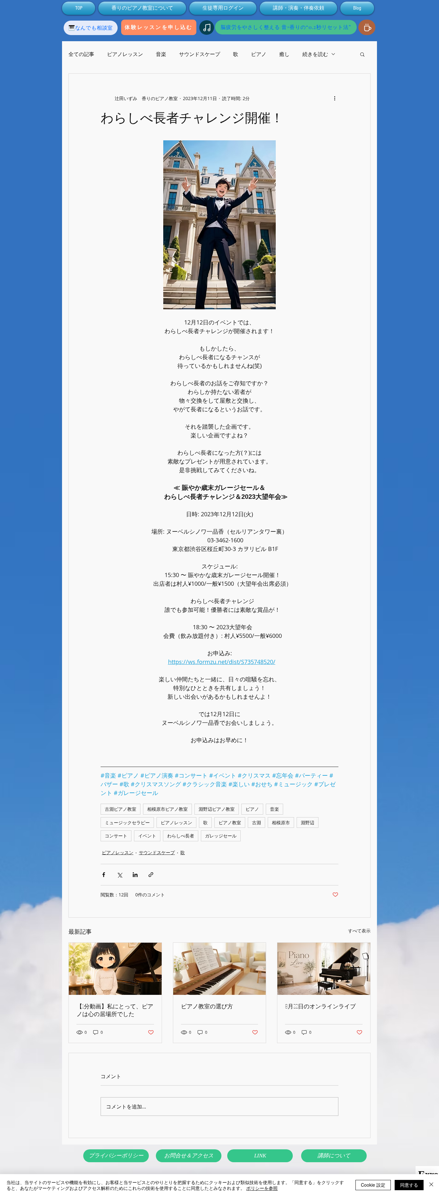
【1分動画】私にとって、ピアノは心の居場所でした (114, 1010)
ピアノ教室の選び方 (207, 1006)
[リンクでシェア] (151, 875)
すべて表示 (359, 931)
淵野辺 (307, 822)
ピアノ (258, 54)
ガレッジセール (221, 836)
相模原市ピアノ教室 (167, 809)
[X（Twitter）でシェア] (119, 875)
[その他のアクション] (334, 98)
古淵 (256, 822)
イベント (147, 836)
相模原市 (281, 822)
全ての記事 (81, 54)
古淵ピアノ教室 (120, 809)
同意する (409, 1185)
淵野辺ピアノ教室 (217, 809)
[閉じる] (431, 1185)
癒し (284, 54)
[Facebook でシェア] (104, 875)
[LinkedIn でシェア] (135, 875)
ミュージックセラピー (127, 822)
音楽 (161, 54)
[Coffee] (366, 27)
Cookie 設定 (373, 1185)
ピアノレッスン (125, 54)
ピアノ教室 (230, 822)
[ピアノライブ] (323, 969)
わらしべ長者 (180, 836)
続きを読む (315, 54)
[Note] (206, 27)
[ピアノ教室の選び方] (219, 969)
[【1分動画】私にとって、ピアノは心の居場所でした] (115, 969)
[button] (362, 54)
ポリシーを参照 (262, 1188)
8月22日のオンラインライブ (320, 1006)
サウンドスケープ (199, 54)
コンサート (116, 836)
